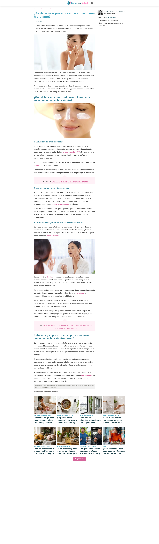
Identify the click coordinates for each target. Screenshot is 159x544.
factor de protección (61, 204)
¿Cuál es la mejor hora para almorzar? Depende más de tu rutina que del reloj (114, 451)
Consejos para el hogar (65, 415)
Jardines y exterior (86, 415)
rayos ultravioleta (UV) (71, 152)
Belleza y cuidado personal (49, 9)
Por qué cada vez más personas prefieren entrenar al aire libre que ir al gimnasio (91, 451)
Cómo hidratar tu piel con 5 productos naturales (70, 181)
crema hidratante (52, 236)
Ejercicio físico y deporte (88, 446)
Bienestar (36, 9)
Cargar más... (79, 459)
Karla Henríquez (109, 13)
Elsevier (49, 277)
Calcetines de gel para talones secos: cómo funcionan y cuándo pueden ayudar (44, 420)
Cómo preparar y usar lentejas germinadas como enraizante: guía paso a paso (67, 451)
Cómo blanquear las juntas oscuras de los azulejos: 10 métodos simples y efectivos (112, 420)
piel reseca (79, 293)
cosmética (38, 165)
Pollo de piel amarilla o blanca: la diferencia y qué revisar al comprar (44, 451)
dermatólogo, (86, 375)
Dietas (105, 446)
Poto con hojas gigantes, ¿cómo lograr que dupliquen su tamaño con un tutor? (90, 420)
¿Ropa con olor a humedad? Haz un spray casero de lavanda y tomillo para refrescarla (67, 420)
